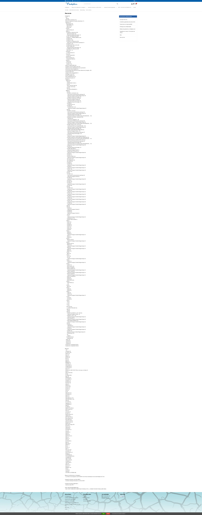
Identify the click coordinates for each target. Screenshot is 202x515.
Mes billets (85, 499)
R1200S (69, 153)
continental (68, 367)
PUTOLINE (68, 440)
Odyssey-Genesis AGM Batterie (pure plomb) (75, 67)
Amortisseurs (69, 23)
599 (68, 285)
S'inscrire (85, 496)
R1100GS (69, 198)
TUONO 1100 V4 (71, 86)
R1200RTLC (70, 40)
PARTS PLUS (68, 435)
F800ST (69, 251)
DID (66, 371)
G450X (69, 289)
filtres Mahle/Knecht (70, 76)
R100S (69, 223)
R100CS (69, 228)
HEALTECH (68, 392)
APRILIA (68, 80)
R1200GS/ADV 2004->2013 (73, 45)
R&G (67, 442)
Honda (68, 51)
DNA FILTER (68, 372)
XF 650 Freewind (71, 55)
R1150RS (69, 177)
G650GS (69, 278)
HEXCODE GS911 (69, 399)
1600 (68, 311)
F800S (69, 249)
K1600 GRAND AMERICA (72, 320)
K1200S (69, 162)
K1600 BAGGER (71, 318)
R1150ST (69, 181)
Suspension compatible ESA (71, 344)
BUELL (68, 339)
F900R (69, 232)
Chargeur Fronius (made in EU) (72, 66)
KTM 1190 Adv (70, 29)
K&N (67, 405)
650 (68, 263)
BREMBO (68, 362)
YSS (66, 468)
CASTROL (68, 363)
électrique (69, 306)
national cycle (68, 420)
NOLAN (67, 425)
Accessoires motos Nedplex (71, 69)
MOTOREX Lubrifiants (70, 19)
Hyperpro (68, 22)
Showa (67, 453)
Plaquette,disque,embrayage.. (74, 35)
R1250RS (69, 105)
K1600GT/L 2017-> (71, 315)
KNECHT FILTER (69, 408)
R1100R (69, 195)
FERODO (67, 385)
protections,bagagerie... (73, 119)
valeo (67, 463)
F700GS (69, 261)
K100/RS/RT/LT (71, 218)
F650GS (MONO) (71, 268)
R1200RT (69, 38)
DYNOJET (68, 380)
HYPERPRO (68, 404)
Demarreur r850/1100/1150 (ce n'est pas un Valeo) (76, 370)
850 (68, 238)
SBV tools (68, 449)
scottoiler (68, 451)
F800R (69, 247)
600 (68, 281)
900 (67, 18)
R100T (69, 227)
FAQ (121, 35)
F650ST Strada (70, 267)
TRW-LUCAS (68, 459)
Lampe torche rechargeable (71, 72)
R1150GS (69, 185)
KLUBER (67, 406)
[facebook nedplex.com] (121, 496)
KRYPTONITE (68, 409)
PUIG (67, 439)
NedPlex (67, 423)
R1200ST (69, 155)
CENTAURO (68, 365)
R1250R (69, 103)
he (66, 391)
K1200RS (69, 163)
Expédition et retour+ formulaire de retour (127, 32)
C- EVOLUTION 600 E (72, 307)
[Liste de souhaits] (133, 4)
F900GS (69, 237)
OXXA (67, 433)
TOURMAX (68, 457)
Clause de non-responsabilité (126, 24)
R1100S (69, 193)
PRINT (67, 438)
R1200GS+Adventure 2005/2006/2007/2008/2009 (78, 137)
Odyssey (67, 427)
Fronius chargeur (70, 75)
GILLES (67, 389)
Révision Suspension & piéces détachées (74, 21)
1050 (68, 205)
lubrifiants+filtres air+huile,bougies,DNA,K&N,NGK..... (80, 115)
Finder (67, 79)
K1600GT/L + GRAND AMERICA (74, 37)
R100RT (69, 225)
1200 (68, 81)
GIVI (67, 390)
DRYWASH (68, 377)
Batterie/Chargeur (71, 33)
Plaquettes (70, 338)
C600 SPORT (70, 282)
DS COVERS (68, 379)
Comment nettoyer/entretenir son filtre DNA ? (75, 480)
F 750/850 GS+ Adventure (73, 48)
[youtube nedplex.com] (123, 496)
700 (68, 259)
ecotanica (68, 381)
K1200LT (69, 168)
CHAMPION (68, 366)
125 (68, 304)
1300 (68, 323)
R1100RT (70, 187)
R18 (68, 310)
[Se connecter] (132, 4)
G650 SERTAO (70, 280)
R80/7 (69, 253)
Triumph (68, 62)
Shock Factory (69, 452)
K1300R (69, 328)
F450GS (69, 290)
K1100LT (69, 200)
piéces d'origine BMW (70, 65)
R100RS (69, 224)
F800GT (69, 244)
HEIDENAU (68, 394)
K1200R (69, 166)
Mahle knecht (69, 414)
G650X (69, 277)
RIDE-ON (67, 443)
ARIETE (67, 353)
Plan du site (122, 37)
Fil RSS (66, 509)
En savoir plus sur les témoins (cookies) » (118, 513)
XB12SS (69, 61)
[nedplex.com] (71, 3)
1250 (68, 91)
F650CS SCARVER (71, 276)
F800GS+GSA (70, 243)
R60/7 (69, 286)
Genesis (67, 387)
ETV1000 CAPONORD (72, 89)
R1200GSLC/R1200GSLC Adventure (75, 117)
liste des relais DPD (69, 484)
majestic (67, 415)
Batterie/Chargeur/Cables (74, 99)
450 (68, 287)
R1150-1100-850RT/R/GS (73, 36)
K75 (68, 257)
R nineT (69, 134)
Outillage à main (69, 74)
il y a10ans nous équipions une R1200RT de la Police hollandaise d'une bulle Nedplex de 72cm (84, 476)
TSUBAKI (68, 461)
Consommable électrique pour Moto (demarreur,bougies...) (78, 70)
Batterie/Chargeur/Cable (73, 150)
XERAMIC (68, 467)
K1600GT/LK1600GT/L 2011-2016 (74, 313)
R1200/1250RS (70, 46)
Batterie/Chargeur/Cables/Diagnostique (77, 95)
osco (67, 430)
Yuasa (67, 471)
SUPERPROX (68, 454)
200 (68, 300)
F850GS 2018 (70, 239)
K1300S (69, 324)
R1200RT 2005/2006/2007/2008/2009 (75, 129)
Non (108, 513)
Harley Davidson (70, 57)
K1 (68, 215)
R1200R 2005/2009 (71, 148)
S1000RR (69, 210)
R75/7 (69, 256)
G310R (69, 297)
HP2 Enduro (70, 158)
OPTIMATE (68, 429)
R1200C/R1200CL (71, 156)
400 (68, 291)
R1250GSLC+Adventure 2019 (74, 98)
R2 (68, 301)
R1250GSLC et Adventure (73, 41)
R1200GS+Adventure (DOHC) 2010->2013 (76, 139)
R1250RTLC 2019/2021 (72, 93)
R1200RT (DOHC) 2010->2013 (74, 124)
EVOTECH (68, 382)
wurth (67, 466)
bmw (67, 360)
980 (68, 220)
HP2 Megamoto (71, 160)
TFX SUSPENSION (69, 456)
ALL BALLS (68, 352)
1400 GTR (69, 26)
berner (67, 357)
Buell (67, 60)
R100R (69, 229)
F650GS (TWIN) (71, 271)
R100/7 (69, 222)
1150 (68, 172)
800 (68, 242)
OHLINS (67, 428)
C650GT (69, 265)
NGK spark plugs (69, 424)
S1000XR (69, 211)
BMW (68, 31)
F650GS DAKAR (71, 273)
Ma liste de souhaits (87, 500)
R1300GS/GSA (70, 337)
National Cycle (69, 422)
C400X (69, 292)
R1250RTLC (70, 43)
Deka (67, 368)
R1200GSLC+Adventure (72, 32)
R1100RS (69, 190)
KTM (67, 28)
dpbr (67, 376)
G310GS (69, 299)
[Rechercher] (117, 4)
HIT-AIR (68, 401)
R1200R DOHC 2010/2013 (73, 151)
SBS (66, 448)
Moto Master (69, 418)
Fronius (67, 386)
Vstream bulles (69, 71)
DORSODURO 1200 (71, 83)
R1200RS (69, 146)
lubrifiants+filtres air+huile (74, 100)
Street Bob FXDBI (71, 59)
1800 (68, 309)
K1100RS (69, 203)
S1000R (69, 208)
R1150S (69, 180)
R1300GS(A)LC (70, 333)
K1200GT (69, 171)
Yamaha (68, 56)
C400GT (69, 294)
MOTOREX (68, 419)
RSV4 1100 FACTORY (72, 85)
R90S (68, 235)
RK (66, 446)
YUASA (67, 470)
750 (68, 254)
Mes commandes (86, 497)
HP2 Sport (70, 161)
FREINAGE (70, 118)
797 (68, 252)
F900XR (69, 233)
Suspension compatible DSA (71, 345)
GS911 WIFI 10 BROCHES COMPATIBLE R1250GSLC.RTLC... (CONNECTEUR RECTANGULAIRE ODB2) (85, 489)
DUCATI (68, 342)
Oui (103, 513)
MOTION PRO (69, 416)
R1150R (69, 182)
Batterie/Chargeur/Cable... (74, 131)
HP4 (68, 214)
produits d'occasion (70, 78)
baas (67, 355)
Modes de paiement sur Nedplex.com (127, 29)
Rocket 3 (69, 64)
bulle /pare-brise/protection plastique (75, 42)
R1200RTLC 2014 (71, 110)
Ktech (67, 410)
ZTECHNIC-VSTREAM (70, 472)
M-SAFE (67, 413)
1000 (68, 88)
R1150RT (70, 174)
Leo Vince (68, 411)
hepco (67, 395)
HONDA (68, 343)
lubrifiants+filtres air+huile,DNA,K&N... (77, 126)
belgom (67, 356)
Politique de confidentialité (125, 26)
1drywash (68, 351)
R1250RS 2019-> (72, 107)
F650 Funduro (70, 266)
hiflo (67, 400)
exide (67, 384)
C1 (68, 302)
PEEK (67, 437)
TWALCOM (68, 462)
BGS (66, 358)
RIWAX (67, 444)
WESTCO (67, 465)
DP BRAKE (68, 375)
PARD (67, 434)
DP (66, 374)
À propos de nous (123, 19)
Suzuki (68, 53)
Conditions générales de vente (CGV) (127, 21)
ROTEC (67, 447)
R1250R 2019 (71, 104)
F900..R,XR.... (70, 50)
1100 (68, 84)
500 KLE (69, 27)
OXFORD (67, 432)
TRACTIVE (68, 458)
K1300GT (69, 330)
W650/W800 (70, 24)
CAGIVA (68, 340)
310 (68, 296)
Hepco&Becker (69, 398)
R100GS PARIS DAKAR (72, 219)
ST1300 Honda (70, 52)
